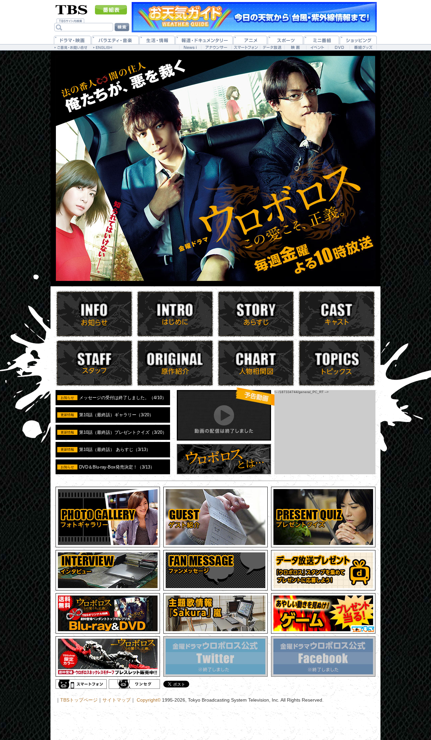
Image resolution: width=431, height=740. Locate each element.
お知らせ (94, 313)
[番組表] (111, 9)
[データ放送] (272, 47)
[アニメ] (250, 40)
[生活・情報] (157, 40)
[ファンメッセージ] (215, 570)
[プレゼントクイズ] (323, 517)
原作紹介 (175, 363)
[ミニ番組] (321, 40)
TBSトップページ (79, 700)
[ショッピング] (358, 40)
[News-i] (190, 47)
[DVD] (339, 47)
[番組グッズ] (363, 47)
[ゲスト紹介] (215, 517)
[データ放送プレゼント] (323, 570)
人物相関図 (256, 363)
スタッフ (94, 363)
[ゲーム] (323, 613)
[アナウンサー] (216, 47)
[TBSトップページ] (72, 9)
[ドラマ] (72, 40)
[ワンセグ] (134, 684)
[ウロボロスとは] (224, 473)
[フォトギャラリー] (108, 517)
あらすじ (256, 313)
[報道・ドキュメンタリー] (204, 40)
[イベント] (317, 47)
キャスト (336, 313)
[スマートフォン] (245, 47)
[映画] (295, 47)
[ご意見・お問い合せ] (71, 47)
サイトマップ (116, 700)
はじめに (175, 313)
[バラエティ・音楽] (115, 40)
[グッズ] (108, 656)
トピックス (336, 363)
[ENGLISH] (103, 47)
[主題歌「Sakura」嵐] (215, 613)
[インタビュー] (108, 570)
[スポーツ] (285, 40)
